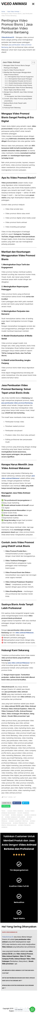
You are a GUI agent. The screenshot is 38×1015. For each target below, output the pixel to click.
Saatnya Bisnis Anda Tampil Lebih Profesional (15, 104)
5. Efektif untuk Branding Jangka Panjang (19, 85)
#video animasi (17, 815)
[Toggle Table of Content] (32, 62)
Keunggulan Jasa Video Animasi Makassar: (19, 96)
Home (3, 11)
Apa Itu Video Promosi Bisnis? (14, 70)
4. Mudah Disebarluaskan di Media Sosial (19, 83)
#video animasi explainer (15, 817)
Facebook (17, 803)
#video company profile (18, 821)
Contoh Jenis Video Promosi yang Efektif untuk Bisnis (18, 100)
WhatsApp (6, 806)
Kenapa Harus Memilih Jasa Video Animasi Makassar (18, 93)
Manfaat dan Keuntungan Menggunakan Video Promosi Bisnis (17, 73)
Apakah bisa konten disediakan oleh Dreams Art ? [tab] (18, 986)
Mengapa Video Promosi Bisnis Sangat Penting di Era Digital (17, 66)
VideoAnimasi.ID (7, 937)
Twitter (26, 803)
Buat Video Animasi (13, 11)
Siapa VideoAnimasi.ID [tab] (9, 932)
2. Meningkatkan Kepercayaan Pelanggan (19, 79)
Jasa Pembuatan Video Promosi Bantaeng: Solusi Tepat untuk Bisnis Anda (18, 89)
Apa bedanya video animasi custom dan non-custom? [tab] (18, 971)
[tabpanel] (19, 951)
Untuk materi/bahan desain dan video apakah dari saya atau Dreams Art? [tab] (18, 979)
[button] (33, 3)
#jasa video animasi (15, 811)
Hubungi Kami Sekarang (12, 107)
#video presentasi (20, 823)
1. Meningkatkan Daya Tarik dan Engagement (20, 76)
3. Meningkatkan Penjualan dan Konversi (19, 81)
